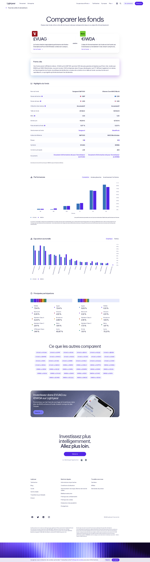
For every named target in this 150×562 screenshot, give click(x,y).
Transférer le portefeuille (38, 495)
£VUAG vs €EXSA (41, 365)
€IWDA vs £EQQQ (68, 377)
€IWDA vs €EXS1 (82, 373)
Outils (32, 488)
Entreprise (31, 3)
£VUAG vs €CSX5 (83, 357)
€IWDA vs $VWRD (81, 369)
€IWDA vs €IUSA (42, 373)
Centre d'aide (34, 492)
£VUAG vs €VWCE (55, 357)
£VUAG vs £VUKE (54, 361)
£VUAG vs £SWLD (81, 361)
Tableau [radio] (116, 239)
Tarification (95, 3)
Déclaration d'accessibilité (68, 503)
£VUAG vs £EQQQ (95, 361)
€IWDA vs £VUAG (55, 373)
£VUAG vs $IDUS (82, 352)
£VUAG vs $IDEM (109, 352)
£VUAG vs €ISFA (40, 361)
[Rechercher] (120, 3)
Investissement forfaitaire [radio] (111, 177)
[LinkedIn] (43, 517)
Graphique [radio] (109, 239)
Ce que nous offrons (82, 3)
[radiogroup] (100, 177)
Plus (110, 3)
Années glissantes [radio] (96, 177)
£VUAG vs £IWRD (67, 361)
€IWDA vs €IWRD (68, 365)
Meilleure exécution (66, 493)
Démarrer (75, 454)
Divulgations (64, 506)
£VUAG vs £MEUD (54, 365)
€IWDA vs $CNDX (54, 377)
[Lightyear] (11, 3)
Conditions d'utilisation (68, 485)
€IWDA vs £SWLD (81, 365)
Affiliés (93, 485)
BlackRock (115, 130)
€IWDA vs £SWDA (109, 365)
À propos (104, 3)
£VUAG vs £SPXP (55, 352)
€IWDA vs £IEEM (41, 369)
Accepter (115, 560)
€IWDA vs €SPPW (95, 365)
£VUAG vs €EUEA (69, 357)
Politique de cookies (67, 500)
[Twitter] (38, 517)
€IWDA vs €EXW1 (95, 369)
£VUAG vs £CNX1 (109, 361)
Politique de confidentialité (69, 496)
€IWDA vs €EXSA (96, 377)
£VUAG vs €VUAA (41, 352)
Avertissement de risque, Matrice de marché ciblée (74, 489)
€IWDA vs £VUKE (95, 373)
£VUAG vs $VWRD (41, 357)
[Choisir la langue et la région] (117, 3)
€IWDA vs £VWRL (68, 369)
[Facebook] (32, 517)
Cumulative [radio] (85, 177)
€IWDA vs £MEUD (82, 377)
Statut (33, 498)
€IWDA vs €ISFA (108, 373)
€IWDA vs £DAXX (69, 373)
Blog (32, 485)
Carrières (94, 482)
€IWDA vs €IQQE (54, 369)
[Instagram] (49, 517)
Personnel (23, 3)
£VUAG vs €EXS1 (96, 357)
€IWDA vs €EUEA (109, 369)
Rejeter (108, 560)
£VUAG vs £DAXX (109, 357)
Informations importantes (68, 482)
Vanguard (82, 130)
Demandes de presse (97, 488)
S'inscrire (139, 3)
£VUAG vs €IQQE (95, 352)
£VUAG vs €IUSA (68, 352)
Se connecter (129, 3)
